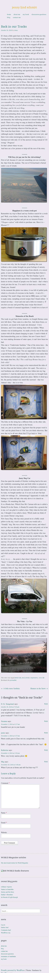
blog (8, 17)
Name (4, 812)
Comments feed (6, 930)
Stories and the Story (7, 892)
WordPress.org (5, 933)
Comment (5, 783)
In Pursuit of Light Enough (9, 897)
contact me (17, 17)
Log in (3, 925)
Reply (46, 704)
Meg (2, 761)
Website (4, 832)
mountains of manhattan (8, 956)
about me (17, 14)
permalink (13, 680)
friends (27, 678)
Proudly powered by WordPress (12, 970)
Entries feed (4, 927)
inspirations (34, 678)
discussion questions (39, 14)
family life (18, 678)
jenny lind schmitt (24, 7)
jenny (3, 733)
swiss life (41, 678)
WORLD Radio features (18, 871)
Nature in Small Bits (7, 889)
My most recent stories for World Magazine (14, 863)
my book (26, 14)
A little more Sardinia (10, 688)
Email (4, 822)
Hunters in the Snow (39, 688)
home (9, 14)
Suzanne (4, 721)
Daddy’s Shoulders (7, 894)
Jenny (16, 30)
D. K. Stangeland (7, 704)
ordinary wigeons (6, 887)
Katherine (4, 750)
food (23, 678)
